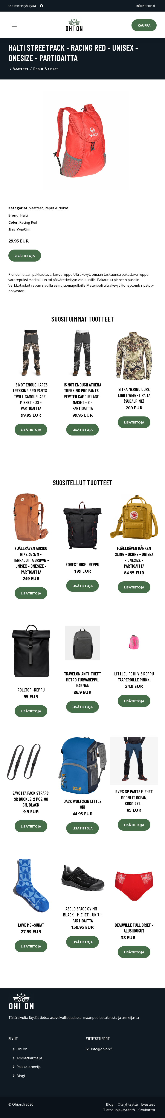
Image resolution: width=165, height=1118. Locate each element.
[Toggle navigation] (14, 25)
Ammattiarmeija (29, 1058)
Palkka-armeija (29, 1066)
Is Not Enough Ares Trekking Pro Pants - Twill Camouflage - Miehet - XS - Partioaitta (31, 396)
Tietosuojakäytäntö (119, 1110)
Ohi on (22, 1049)
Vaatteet (21, 68)
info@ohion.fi (145, 6)
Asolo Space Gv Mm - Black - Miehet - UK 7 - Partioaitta (82, 914)
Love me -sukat (31, 925)
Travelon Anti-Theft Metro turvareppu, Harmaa (82, 679)
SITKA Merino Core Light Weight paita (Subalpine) (134, 395)
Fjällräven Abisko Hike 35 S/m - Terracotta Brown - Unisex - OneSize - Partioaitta (31, 559)
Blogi (21, 1075)
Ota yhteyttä (128, 1104)
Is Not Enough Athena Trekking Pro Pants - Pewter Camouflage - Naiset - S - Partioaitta (82, 396)
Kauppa (144, 25)
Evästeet (148, 1104)
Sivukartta (146, 1110)
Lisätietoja (25, 255)
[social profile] (41, 6)
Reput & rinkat (45, 68)
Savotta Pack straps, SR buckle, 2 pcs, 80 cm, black (30, 798)
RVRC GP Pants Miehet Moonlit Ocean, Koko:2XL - (134, 797)
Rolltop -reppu (31, 689)
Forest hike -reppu (82, 564)
